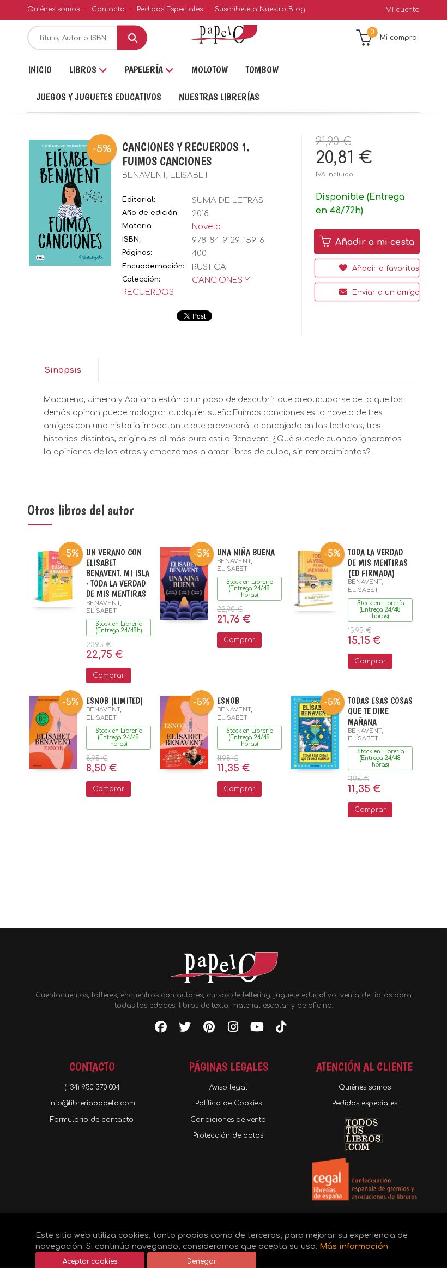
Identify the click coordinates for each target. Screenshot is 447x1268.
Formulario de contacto (92, 1119)
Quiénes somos (53, 9)
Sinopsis (62, 370)
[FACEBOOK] (161, 1029)
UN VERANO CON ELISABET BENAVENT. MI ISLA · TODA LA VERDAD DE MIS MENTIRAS (117, 573)
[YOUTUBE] (257, 1029)
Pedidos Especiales (170, 9)
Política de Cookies (228, 1103)
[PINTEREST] (209, 1029)
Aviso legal (228, 1087)
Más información (353, 1246)
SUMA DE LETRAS (227, 200)
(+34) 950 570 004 (92, 1087)
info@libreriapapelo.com (92, 1103)
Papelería (145, 69)
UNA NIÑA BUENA (246, 552)
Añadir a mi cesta (373, 242)
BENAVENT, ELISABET (165, 175)
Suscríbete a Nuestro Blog (260, 9)
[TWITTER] (185, 1029)
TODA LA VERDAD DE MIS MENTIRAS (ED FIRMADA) (378, 562)
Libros (84, 69)
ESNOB (228, 701)
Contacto (108, 9)
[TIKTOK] (281, 1029)
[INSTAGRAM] (233, 1029)
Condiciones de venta (228, 1119)
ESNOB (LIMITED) (114, 701)
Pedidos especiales (364, 1103)
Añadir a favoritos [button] (384, 268)
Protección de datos (228, 1135)
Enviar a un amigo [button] (384, 292)
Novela (206, 226)
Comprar (108, 675)
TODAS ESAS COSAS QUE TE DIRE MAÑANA (380, 711)
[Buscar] (132, 38)
